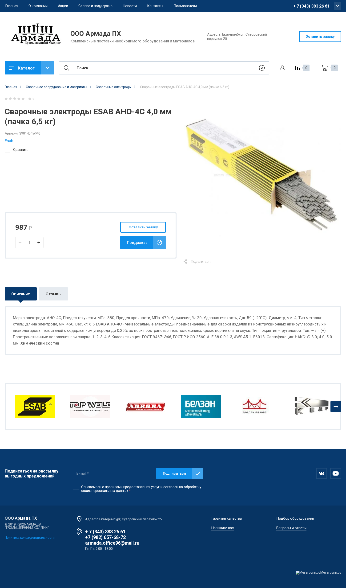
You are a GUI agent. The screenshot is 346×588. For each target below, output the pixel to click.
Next (335, 406)
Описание (20, 294)
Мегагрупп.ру (330, 572)
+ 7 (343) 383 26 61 (311, 6)
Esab (9, 140)
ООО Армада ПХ (95, 33)
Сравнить (20, 150)
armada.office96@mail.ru (112, 543)
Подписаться (174, 473)
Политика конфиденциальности (30, 537)
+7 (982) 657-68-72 (105, 537)
